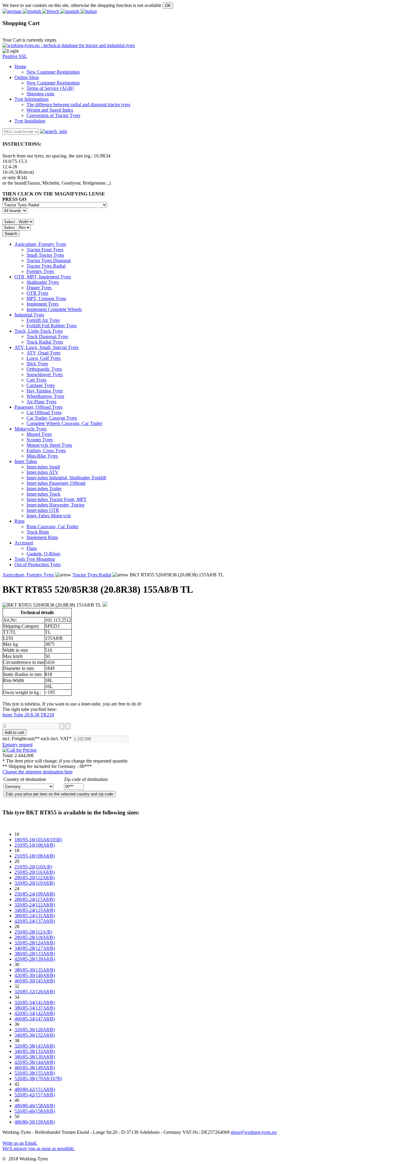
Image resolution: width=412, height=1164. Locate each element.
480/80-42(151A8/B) (34, 1089)
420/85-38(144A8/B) (34, 1062)
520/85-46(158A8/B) (34, 1111)
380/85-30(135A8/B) (34, 969)
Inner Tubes (25, 461)
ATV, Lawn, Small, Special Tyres (46, 347)
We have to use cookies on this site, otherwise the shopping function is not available (81, 5)
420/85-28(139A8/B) (34, 959)
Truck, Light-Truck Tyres (38, 331)
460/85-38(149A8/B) (34, 1067)
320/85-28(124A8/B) (34, 942)
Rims (19, 521)
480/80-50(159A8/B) (34, 1121)
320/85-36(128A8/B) (34, 1029)
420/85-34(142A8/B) (34, 1013)
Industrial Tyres (29, 314)
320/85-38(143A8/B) (34, 1045)
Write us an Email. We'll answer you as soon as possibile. (38, 1145)
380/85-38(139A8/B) (34, 1056)
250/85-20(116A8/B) (34, 872)
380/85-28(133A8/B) (34, 953)
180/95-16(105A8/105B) (38, 839)
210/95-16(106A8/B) (34, 845)
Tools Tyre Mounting (34, 559)
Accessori (23, 542)
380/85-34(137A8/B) (34, 1007)
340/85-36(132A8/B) (34, 1035)
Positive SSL (14, 56)
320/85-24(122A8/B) (34, 904)
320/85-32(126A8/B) (34, 991)
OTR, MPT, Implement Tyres (42, 276)
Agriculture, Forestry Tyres (40, 244)
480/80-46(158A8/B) (34, 1105)
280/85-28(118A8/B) (34, 937)
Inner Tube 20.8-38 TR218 (28, 714)
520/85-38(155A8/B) (34, 1073)
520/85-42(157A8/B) (34, 1094)
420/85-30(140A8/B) (34, 975)
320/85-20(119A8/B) (34, 883)
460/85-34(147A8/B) (34, 1018)
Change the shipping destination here (37, 771)
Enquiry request (17, 744)
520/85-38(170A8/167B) (38, 1078)
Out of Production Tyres (37, 564)
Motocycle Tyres (30, 428)
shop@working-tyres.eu (254, 1132)
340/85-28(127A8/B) (34, 948)
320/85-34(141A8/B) (34, 1002)
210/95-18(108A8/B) (34, 855)
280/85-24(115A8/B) (34, 899)
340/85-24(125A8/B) (34, 910)
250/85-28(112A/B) (33, 931)
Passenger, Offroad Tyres (38, 407)
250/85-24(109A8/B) (34, 893)
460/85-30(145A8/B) (34, 980)
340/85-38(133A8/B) (34, 1051)
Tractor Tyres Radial (91, 574)
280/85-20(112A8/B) (34, 877)
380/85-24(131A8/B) (34, 915)
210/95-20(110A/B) (33, 866)
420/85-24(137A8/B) (34, 921)
